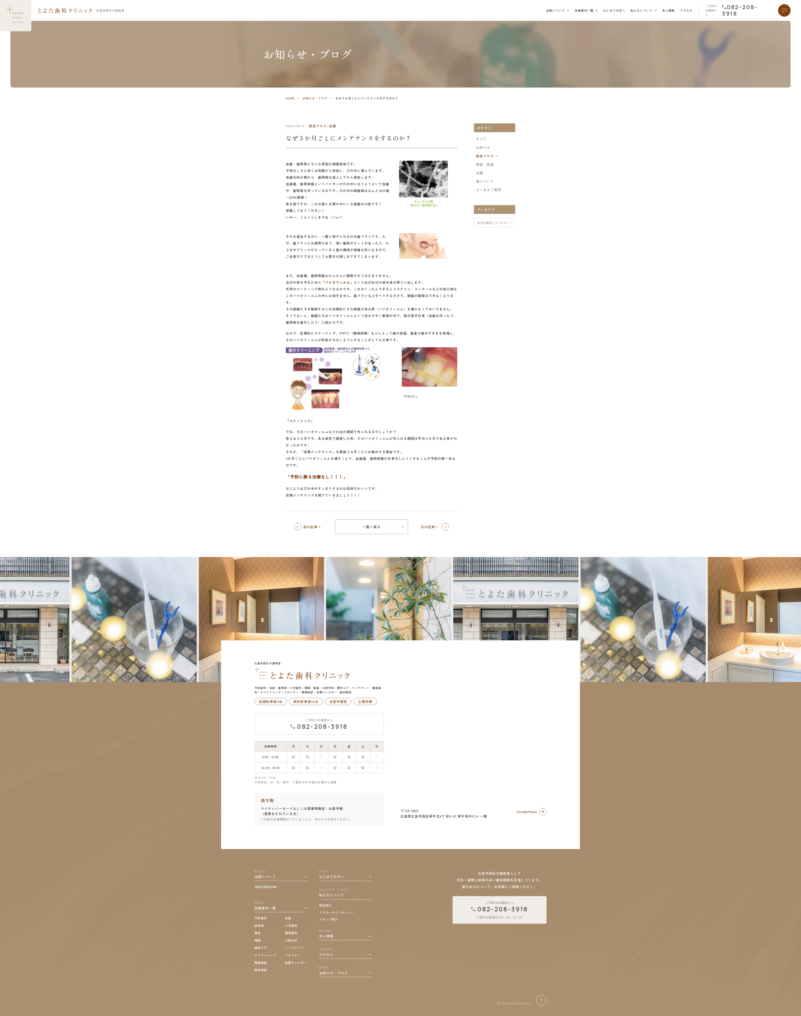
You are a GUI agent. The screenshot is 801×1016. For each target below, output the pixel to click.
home (290, 98)
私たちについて (641, 10)
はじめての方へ (614, 10)
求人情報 (668, 10)
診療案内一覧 (584, 10)
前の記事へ (312, 526)
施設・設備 (485, 164)
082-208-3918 (740, 10)
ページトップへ (541, 1000)
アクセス (686, 10)
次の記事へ (430, 526)
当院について (555, 10)
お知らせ (483, 147)
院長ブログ (485, 155)
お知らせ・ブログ (315, 98)
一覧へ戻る (371, 526)
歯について (485, 181)
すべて (481, 138)
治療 (479, 172)
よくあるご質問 (488, 189)
